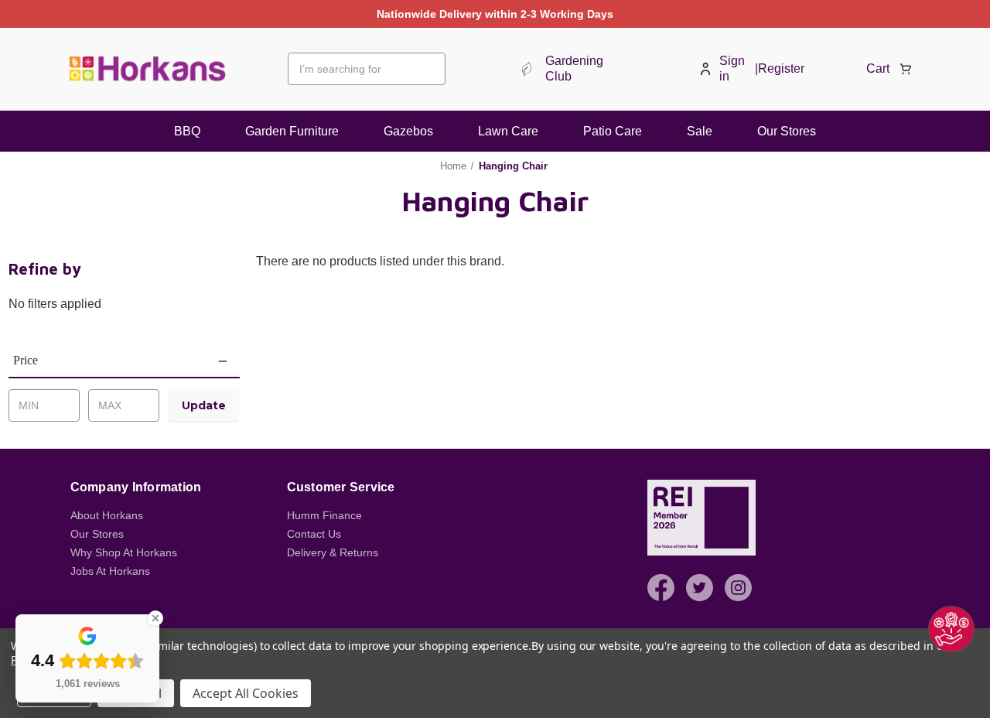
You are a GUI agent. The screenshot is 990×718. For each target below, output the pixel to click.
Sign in (732, 68)
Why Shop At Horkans (123, 552)
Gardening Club (574, 68)
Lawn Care (508, 131)
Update (204, 405)
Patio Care (612, 131)
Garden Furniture (292, 131)
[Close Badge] (155, 618)
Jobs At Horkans (110, 571)
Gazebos (408, 131)
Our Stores (786, 131)
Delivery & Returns (332, 552)
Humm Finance (324, 515)
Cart (877, 68)
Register (781, 68)
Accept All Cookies (246, 693)
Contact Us (314, 534)
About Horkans (106, 515)
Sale (699, 131)
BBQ (187, 131)
